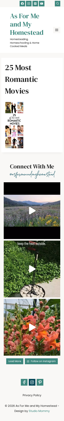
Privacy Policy (32, 395)
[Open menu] (56, 30)
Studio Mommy (39, 411)
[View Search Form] (57, 3)
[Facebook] (22, 3)
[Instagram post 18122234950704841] (32, 269)
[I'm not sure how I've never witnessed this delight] (32, 327)
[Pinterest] (35, 3)
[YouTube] (41, 3)
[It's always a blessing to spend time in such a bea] (32, 210)
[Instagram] (29, 3)
